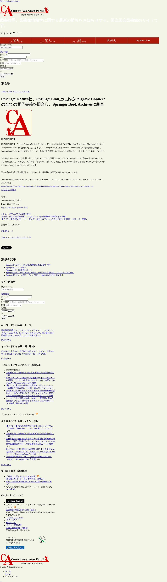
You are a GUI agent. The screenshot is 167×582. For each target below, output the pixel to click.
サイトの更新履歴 (14, 525)
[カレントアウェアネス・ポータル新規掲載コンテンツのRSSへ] (15, 507)
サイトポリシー (13, 520)
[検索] (1, 50)
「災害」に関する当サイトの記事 (20, 476)
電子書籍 (27, 214)
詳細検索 (4, 52)
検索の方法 (11, 523)
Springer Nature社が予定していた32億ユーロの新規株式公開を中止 (34, 275)
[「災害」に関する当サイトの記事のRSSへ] (38, 476)
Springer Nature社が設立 (16, 267)
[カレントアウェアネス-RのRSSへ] (37, 414)
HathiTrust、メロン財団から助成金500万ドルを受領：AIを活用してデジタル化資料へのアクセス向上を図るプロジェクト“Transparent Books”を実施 (30, 380)
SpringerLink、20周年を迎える (19, 270)
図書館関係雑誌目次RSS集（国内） (21, 510)
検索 (2, 76)
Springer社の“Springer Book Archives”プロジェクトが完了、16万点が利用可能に (40, 273)
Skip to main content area (10, 1)
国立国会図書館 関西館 (17, 528)
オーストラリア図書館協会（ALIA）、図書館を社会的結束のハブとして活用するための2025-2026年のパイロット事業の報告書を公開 (30, 400)
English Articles (143, 40)
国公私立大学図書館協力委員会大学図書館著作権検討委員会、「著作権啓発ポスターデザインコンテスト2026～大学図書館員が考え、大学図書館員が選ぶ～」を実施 (30, 393)
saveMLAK (10, 489)
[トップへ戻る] (1, 581)
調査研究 (111, 40)
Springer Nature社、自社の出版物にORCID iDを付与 (28, 265)
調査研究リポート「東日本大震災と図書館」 (25, 479)
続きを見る (6, 340)
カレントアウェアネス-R (12, 214)
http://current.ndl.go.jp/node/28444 (14, 207)
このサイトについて (15, 517)
